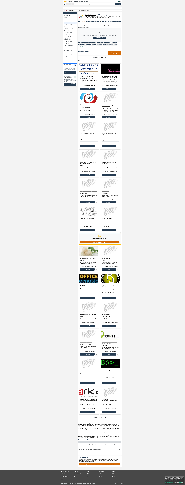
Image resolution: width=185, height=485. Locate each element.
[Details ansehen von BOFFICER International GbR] (88, 278)
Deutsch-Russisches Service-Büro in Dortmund (110, 134)
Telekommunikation (95, 25)
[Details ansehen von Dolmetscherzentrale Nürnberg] (88, 69)
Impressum (76, 474)
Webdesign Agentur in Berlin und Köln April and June (109, 342)
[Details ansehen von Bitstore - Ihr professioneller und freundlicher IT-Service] (110, 363)
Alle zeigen (81, 46)
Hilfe (91, 4)
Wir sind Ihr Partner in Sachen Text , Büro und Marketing (88, 163)
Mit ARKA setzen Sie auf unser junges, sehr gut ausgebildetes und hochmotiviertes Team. (89, 400)
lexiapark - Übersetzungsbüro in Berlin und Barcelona (110, 105)
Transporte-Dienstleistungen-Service (88, 314)
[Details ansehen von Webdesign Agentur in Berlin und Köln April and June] (110, 335)
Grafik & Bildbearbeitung (104, 23)
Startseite (80, 13)
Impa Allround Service (107, 218)
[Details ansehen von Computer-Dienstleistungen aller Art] (88, 184)
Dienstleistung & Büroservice (87, 218)
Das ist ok (181, 482)
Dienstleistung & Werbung (86, 342)
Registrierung (87, 4)
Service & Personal (64, 478)
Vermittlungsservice (106, 314)
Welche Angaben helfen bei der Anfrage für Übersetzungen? (90, 449)
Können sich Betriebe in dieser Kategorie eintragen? (88, 451)
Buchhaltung (86, 23)
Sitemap (113, 474)
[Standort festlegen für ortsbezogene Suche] (64, 8)
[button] (87, 89)
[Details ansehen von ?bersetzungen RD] (110, 251)
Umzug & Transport (64, 476)
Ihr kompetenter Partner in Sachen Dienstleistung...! (110, 286)
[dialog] (174, 480)
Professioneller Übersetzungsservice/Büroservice (109, 400)
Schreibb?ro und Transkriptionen (88, 258)
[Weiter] (105, 57)
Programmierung (86, 25)
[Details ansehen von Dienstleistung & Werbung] (88, 335)
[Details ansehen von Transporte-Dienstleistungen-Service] (88, 307)
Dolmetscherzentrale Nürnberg (87, 76)
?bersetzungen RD (106, 258)
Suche (82, 4)
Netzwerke (80, 25)
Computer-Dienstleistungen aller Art (88, 191)
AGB (74, 476)
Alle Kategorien (85, 13)
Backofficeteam (105, 191)
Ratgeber (98, 4)
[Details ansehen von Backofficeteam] (110, 184)
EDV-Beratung (97, 23)
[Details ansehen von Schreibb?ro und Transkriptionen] (88, 251)
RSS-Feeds (113, 476)
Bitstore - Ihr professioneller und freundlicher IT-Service (109, 371)
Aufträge (76, 4)
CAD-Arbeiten (91, 23)
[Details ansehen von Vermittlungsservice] (110, 307)
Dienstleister (68, 4)
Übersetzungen (103, 25)
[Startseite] (69, 1)
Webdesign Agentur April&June (87, 370)
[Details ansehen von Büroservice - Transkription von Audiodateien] (110, 155)
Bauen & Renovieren (64, 473)
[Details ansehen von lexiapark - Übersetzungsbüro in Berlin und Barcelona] (110, 98)
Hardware (112, 23)
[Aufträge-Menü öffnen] (79, 4)
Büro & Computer (92, 13)
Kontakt (88, 473)
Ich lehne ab (177, 482)
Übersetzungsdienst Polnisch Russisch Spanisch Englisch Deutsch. (109, 77)
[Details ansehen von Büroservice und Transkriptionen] (88, 126)
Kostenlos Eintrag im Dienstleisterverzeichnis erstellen (100, 464)
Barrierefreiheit (117, 483)
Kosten (113, 473)
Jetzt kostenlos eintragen (115, 52)
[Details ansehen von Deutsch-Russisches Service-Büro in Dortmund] (110, 126)
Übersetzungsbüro (84, 105)
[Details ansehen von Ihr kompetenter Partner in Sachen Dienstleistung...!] (110, 278)
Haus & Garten (63, 474)
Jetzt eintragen (118, 4)
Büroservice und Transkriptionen (88, 133)
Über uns (88, 474)
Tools (102, 4)
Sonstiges (108, 25)
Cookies (122, 483)
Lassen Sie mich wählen (169, 482)
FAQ (87, 476)
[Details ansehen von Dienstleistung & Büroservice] (88, 211)
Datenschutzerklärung (77, 473)
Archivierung (81, 23)
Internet (115, 23)
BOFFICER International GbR (86, 285)
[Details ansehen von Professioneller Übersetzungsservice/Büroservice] (110, 392)
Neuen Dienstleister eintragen (100, 242)
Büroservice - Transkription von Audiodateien (109, 163)
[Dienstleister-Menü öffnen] (72, 4)
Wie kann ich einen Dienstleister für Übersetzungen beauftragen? (91, 442)
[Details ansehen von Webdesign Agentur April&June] (88, 363)
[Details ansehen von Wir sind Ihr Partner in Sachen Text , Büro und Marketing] (88, 155)
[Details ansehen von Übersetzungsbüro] (88, 98)
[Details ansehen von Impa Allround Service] (110, 211)
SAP (90, 25)
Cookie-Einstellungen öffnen (100, 37)
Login (120, 1)
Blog (94, 4)
